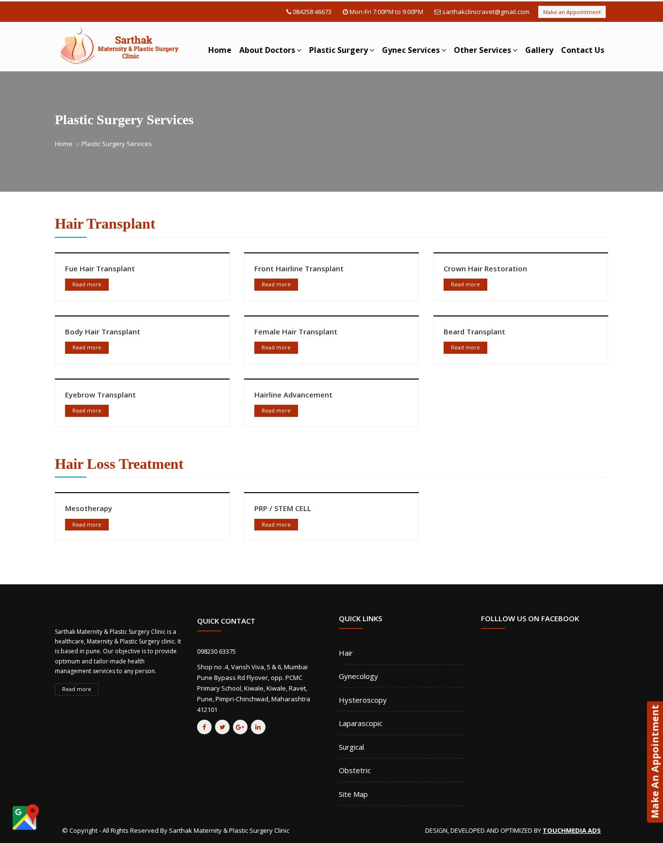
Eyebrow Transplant (100, 394)
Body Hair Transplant (102, 331)
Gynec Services (411, 50)
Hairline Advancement (293, 394)
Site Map (353, 794)
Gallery (539, 50)
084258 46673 (312, 11)
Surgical (351, 747)
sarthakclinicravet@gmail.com (486, 11)
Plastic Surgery (338, 50)
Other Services (482, 50)
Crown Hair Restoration (485, 268)
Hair (346, 653)
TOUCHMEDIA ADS (572, 830)
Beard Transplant (474, 331)
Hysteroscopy (363, 700)
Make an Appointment (572, 12)
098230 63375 (216, 651)
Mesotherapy (88, 508)
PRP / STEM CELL (282, 508)
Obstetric (355, 770)
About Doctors (267, 50)
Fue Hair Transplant (100, 268)
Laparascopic (360, 723)
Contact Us (582, 50)
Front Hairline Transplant (299, 268)
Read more (86, 284)
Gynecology (358, 676)
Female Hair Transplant (295, 331)
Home (220, 50)
